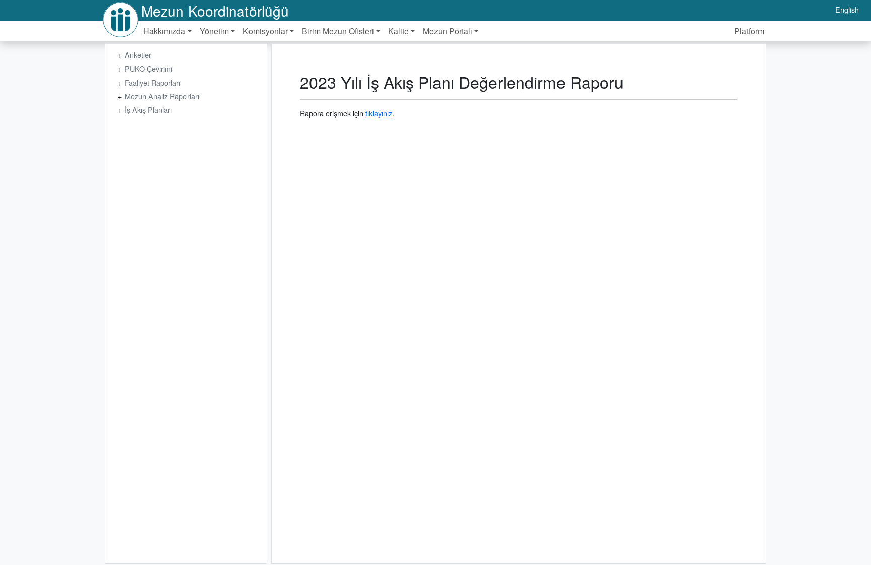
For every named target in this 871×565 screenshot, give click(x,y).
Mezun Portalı (447, 31)
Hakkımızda (164, 31)
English (847, 9)
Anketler (138, 54)
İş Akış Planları (148, 109)
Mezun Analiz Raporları (162, 96)
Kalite (398, 31)
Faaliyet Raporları (152, 82)
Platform (749, 31)
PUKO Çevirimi (148, 68)
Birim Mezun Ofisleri (338, 31)
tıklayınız (378, 113)
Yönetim (214, 31)
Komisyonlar (265, 31)
